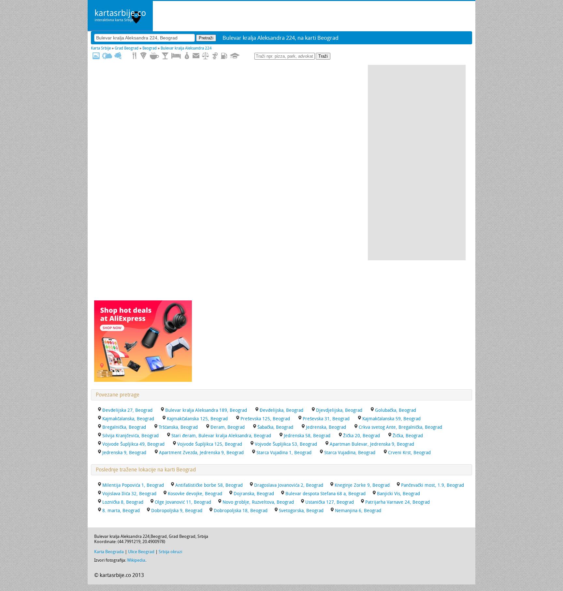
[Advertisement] (417, 162)
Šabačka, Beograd (275, 427)
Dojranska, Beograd (254, 494)
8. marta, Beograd (121, 510)
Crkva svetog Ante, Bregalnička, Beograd (400, 427)
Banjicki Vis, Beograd (398, 494)
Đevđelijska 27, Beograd (127, 410)
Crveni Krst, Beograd (409, 452)
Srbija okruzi (170, 551)
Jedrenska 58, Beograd (307, 436)
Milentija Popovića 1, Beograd (133, 485)
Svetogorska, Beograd (301, 510)
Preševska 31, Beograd (326, 419)
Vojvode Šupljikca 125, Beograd (209, 444)
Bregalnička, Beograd (124, 427)
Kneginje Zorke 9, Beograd (362, 485)
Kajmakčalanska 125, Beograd (197, 419)
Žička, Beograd (408, 436)
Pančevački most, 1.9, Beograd (432, 485)
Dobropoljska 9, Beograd (176, 510)
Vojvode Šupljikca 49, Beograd (133, 444)
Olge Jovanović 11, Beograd (183, 502)
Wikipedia (136, 560)
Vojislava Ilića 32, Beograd (129, 494)
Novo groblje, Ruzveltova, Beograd (258, 502)
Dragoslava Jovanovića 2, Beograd (288, 485)
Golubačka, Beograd (395, 410)
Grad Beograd (126, 48)
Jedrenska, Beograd (326, 427)
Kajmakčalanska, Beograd (128, 419)
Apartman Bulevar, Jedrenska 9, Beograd (372, 444)
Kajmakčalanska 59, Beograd (391, 419)
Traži (323, 56)
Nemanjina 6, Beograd (358, 510)
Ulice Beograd (141, 551)
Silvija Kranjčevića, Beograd (130, 436)
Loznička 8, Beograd (122, 502)
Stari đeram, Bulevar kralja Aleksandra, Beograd (221, 436)
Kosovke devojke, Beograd (195, 494)
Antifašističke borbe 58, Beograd (209, 485)
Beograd (149, 48)
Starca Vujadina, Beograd (349, 452)
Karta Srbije (101, 48)
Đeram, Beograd (227, 427)
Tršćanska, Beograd (178, 427)
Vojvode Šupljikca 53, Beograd (286, 444)
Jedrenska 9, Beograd (124, 452)
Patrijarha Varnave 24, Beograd (397, 502)
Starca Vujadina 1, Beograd (283, 452)
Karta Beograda (109, 551)
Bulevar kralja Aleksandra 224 (186, 48)
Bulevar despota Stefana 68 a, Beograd (325, 494)
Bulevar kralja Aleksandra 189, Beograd (206, 410)
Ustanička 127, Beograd (329, 502)
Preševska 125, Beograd (265, 419)
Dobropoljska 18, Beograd (240, 510)
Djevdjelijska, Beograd (339, 410)
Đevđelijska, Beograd (281, 410)
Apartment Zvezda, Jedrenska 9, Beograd (201, 452)
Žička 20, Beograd (361, 436)
